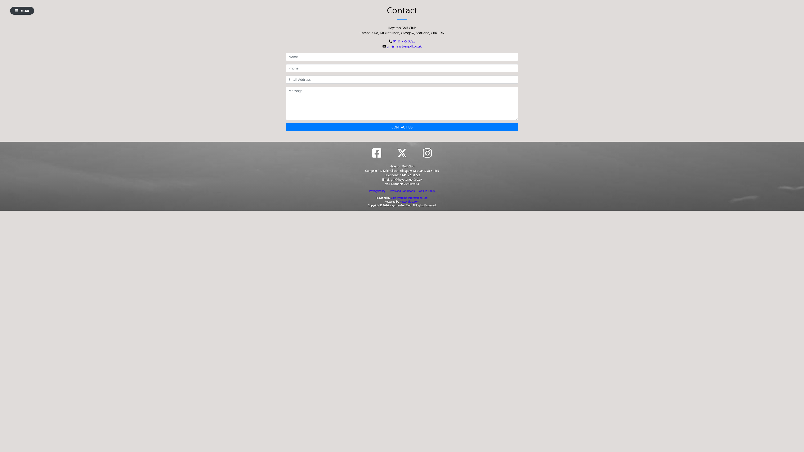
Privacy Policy (377, 191)
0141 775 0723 (404, 41)
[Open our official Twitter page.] (402, 153)
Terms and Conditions (401, 191)
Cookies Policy (426, 191)
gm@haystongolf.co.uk (404, 46)
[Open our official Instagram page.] (427, 153)
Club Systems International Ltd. (409, 198)
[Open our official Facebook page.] (376, 153)
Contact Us (402, 127)
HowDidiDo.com (409, 201)
